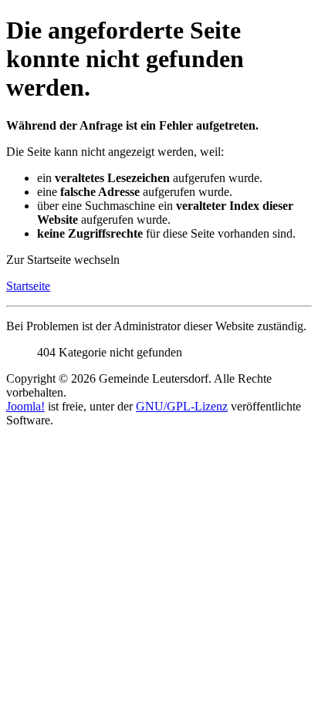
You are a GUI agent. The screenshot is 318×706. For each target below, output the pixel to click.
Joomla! (25, 406)
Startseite (28, 285)
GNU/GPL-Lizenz (182, 406)
